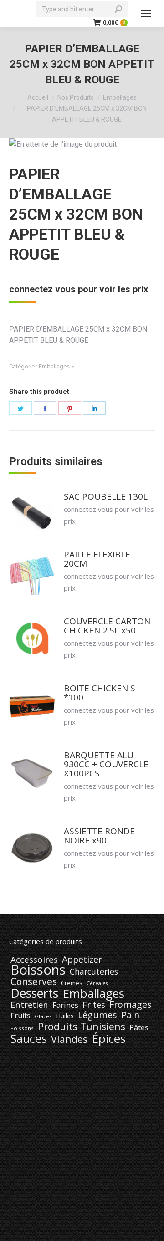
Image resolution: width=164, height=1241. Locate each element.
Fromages (130, 1004)
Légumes (97, 1015)
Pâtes (139, 1027)
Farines (65, 1005)
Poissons (22, 1028)
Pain (130, 1015)
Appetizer (82, 959)
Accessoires (34, 959)
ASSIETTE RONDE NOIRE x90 (99, 836)
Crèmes (71, 983)
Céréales (97, 983)
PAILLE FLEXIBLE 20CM (97, 559)
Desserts (34, 993)
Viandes (69, 1039)
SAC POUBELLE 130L (106, 496)
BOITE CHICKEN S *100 (99, 693)
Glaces (43, 1016)
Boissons (38, 969)
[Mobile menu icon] (146, 14)
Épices (109, 1038)
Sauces (28, 1038)
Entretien (29, 1004)
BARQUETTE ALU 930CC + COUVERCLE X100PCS (106, 764)
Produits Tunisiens (81, 1026)
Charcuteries (94, 971)
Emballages (54, 366)
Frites (93, 1004)
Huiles (65, 1015)
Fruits (20, 1015)
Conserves (33, 981)
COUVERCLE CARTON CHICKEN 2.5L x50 (107, 626)
